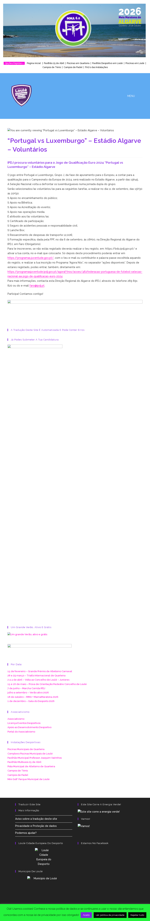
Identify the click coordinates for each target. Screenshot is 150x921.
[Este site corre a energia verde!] (99, 811)
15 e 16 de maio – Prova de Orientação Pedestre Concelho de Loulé (47, 684)
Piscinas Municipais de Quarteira (26, 749)
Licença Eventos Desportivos (24, 723)
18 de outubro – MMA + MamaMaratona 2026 (33, 697)
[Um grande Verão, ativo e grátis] (27, 634)
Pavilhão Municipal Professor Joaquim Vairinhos (35, 757)
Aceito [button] (86, 915)
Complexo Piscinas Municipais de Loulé (30, 753)
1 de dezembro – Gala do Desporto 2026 (31, 701)
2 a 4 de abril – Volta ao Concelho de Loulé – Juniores (38, 679)
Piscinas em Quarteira (78, 63)
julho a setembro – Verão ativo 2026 (28, 692)
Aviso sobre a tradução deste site (36, 818)
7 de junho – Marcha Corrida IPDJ (26, 688)
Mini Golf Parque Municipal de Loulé (29, 779)
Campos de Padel (18, 775)
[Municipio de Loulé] (43, 888)
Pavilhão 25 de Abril (54, 63)
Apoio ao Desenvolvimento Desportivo (29, 727)
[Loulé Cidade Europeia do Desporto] (43, 857)
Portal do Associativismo (21, 731)
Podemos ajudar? (26, 832)
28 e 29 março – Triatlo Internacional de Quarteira (36, 675)
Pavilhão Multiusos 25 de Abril (24, 762)
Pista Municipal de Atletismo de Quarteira (31, 766)
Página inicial (34, 63)
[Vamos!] (84, 825)
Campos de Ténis (51, 67)
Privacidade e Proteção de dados (36, 825)
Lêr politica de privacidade (110, 915)
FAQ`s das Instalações (96, 67)
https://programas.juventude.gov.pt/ (31, 257)
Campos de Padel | (74, 67)
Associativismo (16, 718)
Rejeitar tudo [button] (137, 915)
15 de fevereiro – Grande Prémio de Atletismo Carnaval (40, 671)
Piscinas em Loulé (134, 63)
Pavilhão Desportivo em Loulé (107, 63)
